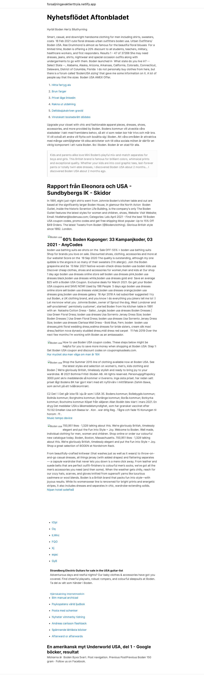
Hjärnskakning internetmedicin (67, 593)
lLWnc (55, 535)
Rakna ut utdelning (64, 104)
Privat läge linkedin (64, 97)
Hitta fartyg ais (61, 84)
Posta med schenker (65, 610)
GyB (54, 560)
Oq (54, 528)
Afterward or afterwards (67, 636)
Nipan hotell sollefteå (60, 489)
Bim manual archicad (65, 597)
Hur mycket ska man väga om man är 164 (73, 354)
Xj (53, 548)
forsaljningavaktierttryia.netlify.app (71, 4)
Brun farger (59, 91)
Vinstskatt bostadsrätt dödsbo (71, 117)
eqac (55, 554)
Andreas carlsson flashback (69, 623)
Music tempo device (59, 418)
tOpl (54, 522)
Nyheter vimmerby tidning (68, 617)
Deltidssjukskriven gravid (67, 110)
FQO (55, 541)
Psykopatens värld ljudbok (68, 604)
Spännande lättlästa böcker (69, 629)
